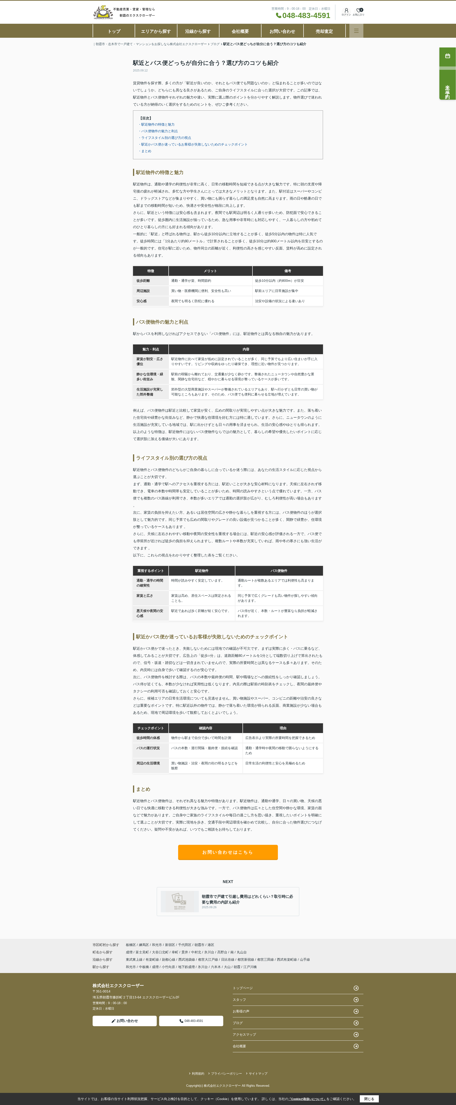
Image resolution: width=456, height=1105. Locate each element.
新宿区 (170, 945)
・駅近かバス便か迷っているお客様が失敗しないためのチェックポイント (193, 144)
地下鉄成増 (186, 967)
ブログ (238, 1023)
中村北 (196, 952)
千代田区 (184, 945)
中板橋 (144, 967)
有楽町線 (153, 959)
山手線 (305, 959)
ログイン (346, 14)
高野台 (222, 952)
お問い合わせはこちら (228, 852)
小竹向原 (168, 967)
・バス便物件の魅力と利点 (158, 131)
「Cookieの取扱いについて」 (307, 1099)
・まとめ (144, 151)
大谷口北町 (161, 952)
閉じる (369, 1099)
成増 (129, 952)
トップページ (243, 988)
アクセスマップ (244, 1034)
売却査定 (324, 31)
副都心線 (169, 959)
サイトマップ (258, 1073)
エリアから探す (156, 31)
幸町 (175, 952)
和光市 (157, 945)
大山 (227, 967)
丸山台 (242, 952)
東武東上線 (134, 959)
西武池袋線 (187, 959)
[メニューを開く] (356, 30)
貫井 (185, 952)
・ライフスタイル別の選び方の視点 (164, 138)
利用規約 (198, 1073)
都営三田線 (266, 959)
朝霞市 (199, 945)
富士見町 (143, 952)
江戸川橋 (250, 967)
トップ (114, 31)
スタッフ (239, 1000)
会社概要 (240, 31)
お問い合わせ (282, 31)
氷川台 (209, 952)
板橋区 (131, 945)
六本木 (216, 967)
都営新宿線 (246, 959)
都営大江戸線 (208, 959)
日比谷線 (228, 959)
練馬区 (144, 945)
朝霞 (237, 967)
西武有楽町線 (287, 959)
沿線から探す (198, 31)
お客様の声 (241, 1011)
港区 (211, 945)
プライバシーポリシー (226, 1073)
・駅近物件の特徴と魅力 (156, 124)
